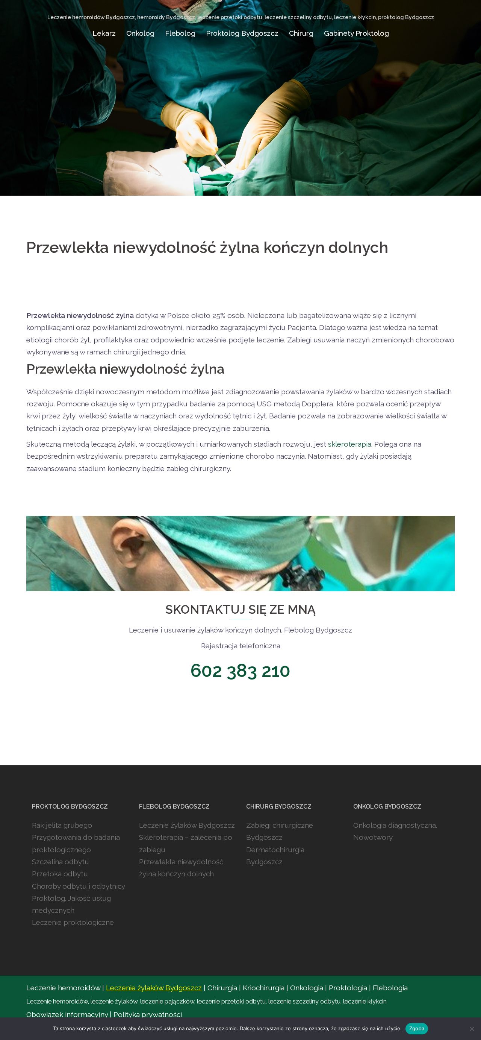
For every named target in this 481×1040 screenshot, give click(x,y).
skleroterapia (349, 444)
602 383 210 (240, 670)
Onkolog (140, 33)
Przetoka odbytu (60, 874)
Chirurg (301, 33)
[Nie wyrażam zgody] (471, 1028)
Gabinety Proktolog (356, 33)
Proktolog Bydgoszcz (242, 33)
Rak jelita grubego (62, 825)
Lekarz (104, 33)
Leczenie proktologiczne (73, 922)
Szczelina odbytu (60, 862)
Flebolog (180, 33)
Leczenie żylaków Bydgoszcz (187, 825)
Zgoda (416, 1028)
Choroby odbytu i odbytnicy (78, 886)
